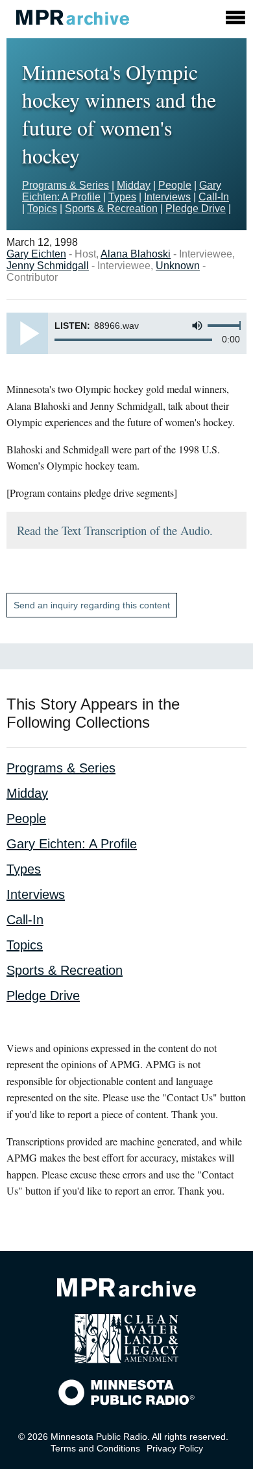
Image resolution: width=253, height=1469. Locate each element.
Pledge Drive (195, 208)
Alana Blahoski (136, 253)
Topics (42, 208)
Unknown (178, 265)
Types (122, 196)
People (174, 185)
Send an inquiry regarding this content (92, 605)
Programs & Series (65, 185)
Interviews (167, 196)
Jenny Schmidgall (47, 265)
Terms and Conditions (95, 1448)
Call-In (214, 196)
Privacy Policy (175, 1448)
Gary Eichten (36, 253)
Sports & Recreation (111, 208)
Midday (134, 185)
